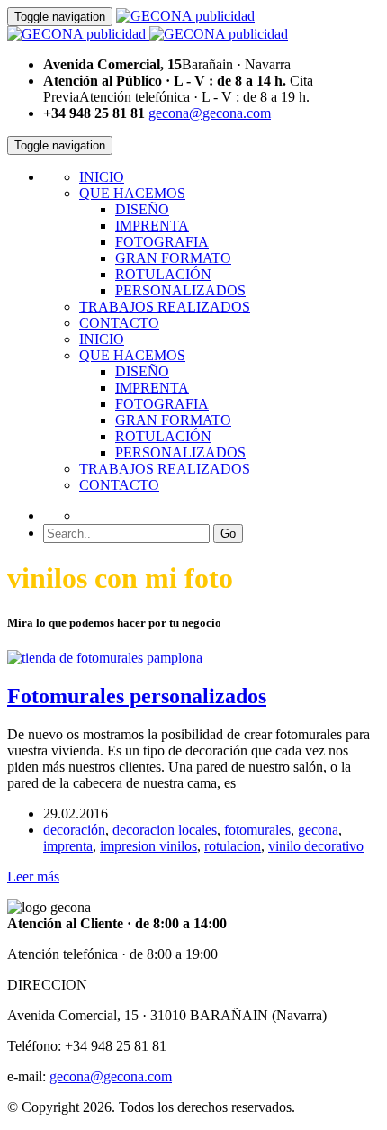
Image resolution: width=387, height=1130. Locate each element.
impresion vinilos (148, 846)
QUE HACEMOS (132, 193)
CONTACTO (119, 322)
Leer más (33, 876)
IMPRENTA (152, 225)
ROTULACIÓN (163, 274)
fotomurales (257, 829)
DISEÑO (142, 209)
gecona (318, 829)
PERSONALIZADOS (180, 290)
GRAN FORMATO (173, 258)
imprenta (68, 846)
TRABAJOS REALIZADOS (164, 306)
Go (228, 533)
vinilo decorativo (316, 846)
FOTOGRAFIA (162, 241)
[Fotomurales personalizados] (104, 657)
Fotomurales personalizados (136, 696)
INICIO (101, 177)
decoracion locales (164, 829)
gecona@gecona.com (209, 113)
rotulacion (232, 846)
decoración (74, 829)
